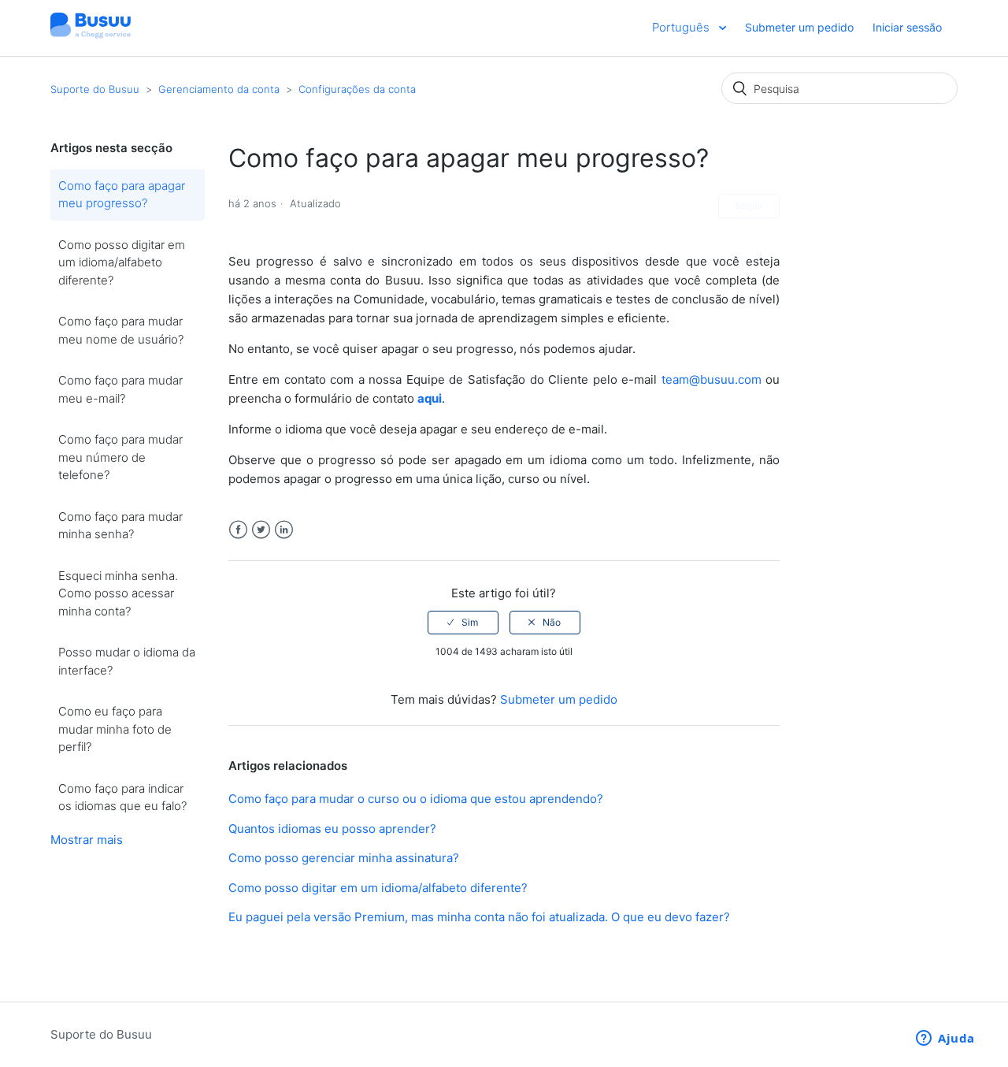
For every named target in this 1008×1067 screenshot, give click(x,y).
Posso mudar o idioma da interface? (126, 661)
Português (682, 27)
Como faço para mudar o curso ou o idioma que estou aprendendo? (415, 798)
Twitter (261, 530)
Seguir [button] (749, 205)
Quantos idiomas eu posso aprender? (332, 828)
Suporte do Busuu (94, 89)
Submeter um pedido (799, 27)
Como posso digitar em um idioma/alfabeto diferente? (121, 262)
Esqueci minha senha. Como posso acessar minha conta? (118, 593)
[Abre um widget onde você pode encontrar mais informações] (945, 1039)
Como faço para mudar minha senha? (120, 525)
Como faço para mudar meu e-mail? (120, 389)
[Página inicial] (90, 35)
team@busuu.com (712, 379)
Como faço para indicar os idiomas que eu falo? (122, 797)
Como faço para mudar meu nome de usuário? (120, 330)
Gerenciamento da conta (219, 89)
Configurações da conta (357, 89)
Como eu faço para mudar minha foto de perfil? (115, 729)
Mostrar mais (86, 839)
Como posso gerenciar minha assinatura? (343, 857)
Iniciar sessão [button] (907, 27)
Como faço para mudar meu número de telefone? (120, 457)
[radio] (463, 622)
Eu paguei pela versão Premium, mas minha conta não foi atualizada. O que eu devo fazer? (479, 916)
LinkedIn (284, 530)
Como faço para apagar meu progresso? (121, 194)
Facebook (238, 530)
